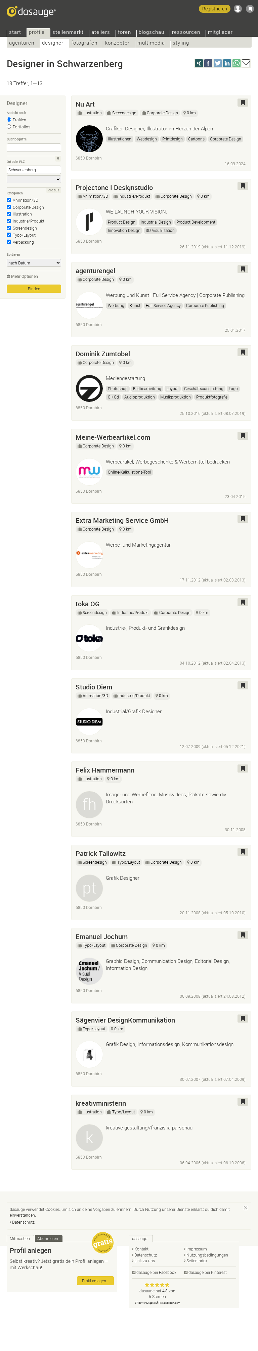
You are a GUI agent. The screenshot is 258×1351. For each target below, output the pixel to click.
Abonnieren (47, 1238)
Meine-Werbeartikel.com (113, 437)
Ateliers (100, 32)
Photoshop (118, 388)
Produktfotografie (211, 397)
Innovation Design (124, 230)
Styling (181, 43)
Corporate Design (28, 207)
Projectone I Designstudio (114, 187)
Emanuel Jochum (102, 936)
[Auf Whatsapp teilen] (236, 63)
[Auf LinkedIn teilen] (227, 63)
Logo (233, 388)
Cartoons (196, 138)
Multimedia (151, 43)
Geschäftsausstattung (203, 388)
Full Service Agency (163, 305)
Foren (124, 32)
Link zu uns (144, 1260)
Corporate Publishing (205, 305)
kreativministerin (101, 1103)
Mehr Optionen (24, 276)
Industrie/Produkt (28, 221)
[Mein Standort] (58, 159)
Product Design (121, 222)
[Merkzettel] (250, 9)
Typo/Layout (24, 235)
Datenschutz (23, 1222)
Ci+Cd (113, 397)
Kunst (135, 305)
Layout (173, 388)
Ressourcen (186, 32)
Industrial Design (156, 222)
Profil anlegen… (95, 1280)
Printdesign (172, 138)
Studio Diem (94, 686)
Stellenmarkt (68, 32)
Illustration (22, 214)
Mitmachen (20, 1238)
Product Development (195, 222)
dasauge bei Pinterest (207, 1272)
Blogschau (151, 32)
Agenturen (21, 43)
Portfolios (21, 126)
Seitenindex (196, 1260)
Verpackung (23, 242)
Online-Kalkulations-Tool (129, 472)
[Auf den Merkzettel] (243, 103)
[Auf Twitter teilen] (218, 63)
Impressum (196, 1248)
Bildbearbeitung (147, 388)
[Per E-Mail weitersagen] (246, 63)
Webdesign (147, 138)
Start (15, 32)
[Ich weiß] (246, 1208)
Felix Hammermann (105, 770)
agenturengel (95, 270)
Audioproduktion (139, 397)
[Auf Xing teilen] (199, 63)
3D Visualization (160, 230)
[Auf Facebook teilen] (208, 63)
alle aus (53, 190)
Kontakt (141, 1248)
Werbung (116, 305)
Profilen (19, 119)
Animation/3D (25, 200)
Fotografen (84, 43)
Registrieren (214, 8)
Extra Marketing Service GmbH (122, 520)
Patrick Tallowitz (101, 853)
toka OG (88, 603)
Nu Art (85, 104)
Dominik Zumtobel (103, 353)
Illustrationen (119, 138)
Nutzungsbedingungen (207, 1254)
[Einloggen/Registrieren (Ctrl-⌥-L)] (238, 9)
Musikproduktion (175, 397)
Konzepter (117, 43)
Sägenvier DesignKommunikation (125, 1020)
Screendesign (25, 228)
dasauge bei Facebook (156, 1272)
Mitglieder (220, 32)
